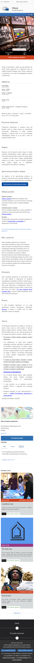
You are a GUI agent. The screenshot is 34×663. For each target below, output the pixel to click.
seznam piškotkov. (17, 659)
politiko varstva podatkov (9, 657)
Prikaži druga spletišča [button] (22, 1)
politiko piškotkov (23, 657)
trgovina (4, 309)
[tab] (17, 623)
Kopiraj (3, 433)
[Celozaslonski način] (31, 415)
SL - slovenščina (5, 1)
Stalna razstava (6, 198)
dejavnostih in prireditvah (16, 221)
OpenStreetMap (24, 418)
